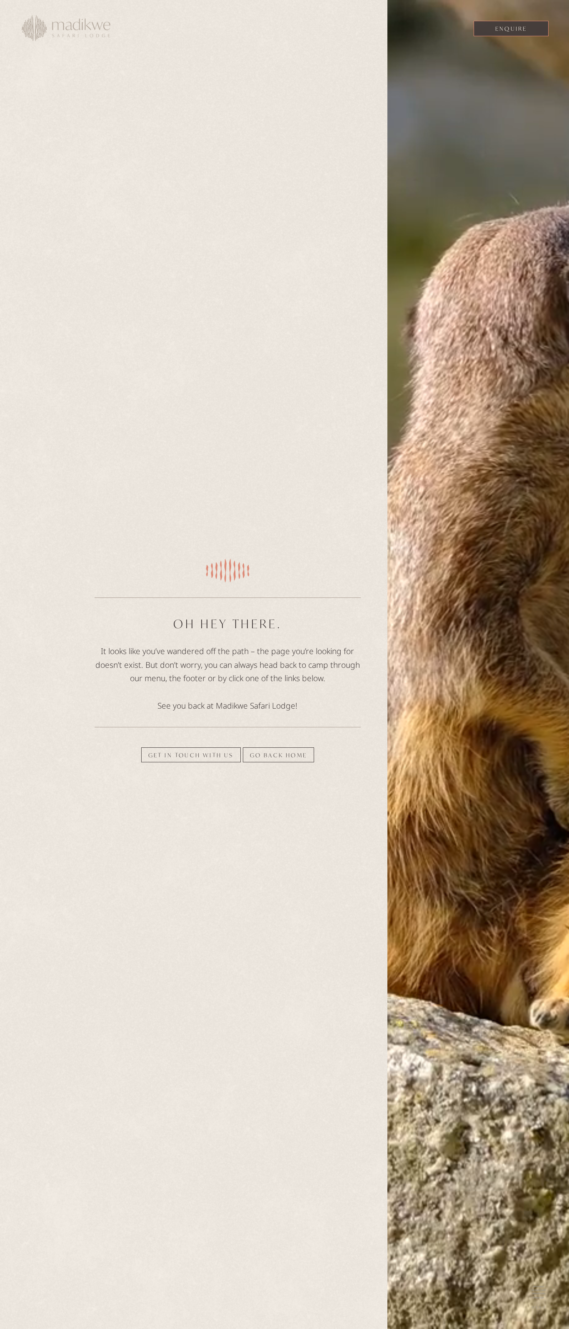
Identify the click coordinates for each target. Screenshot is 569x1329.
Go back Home (278, 755)
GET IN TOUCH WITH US (191, 755)
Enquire (511, 28)
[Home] (66, 30)
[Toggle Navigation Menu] (538, 1291)
